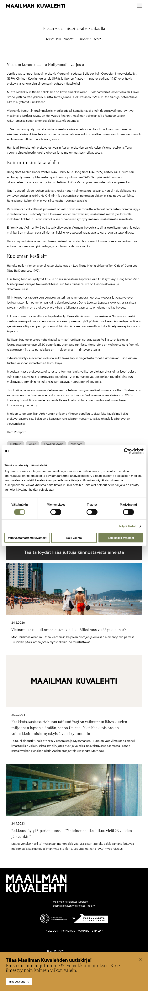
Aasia (32, 444)
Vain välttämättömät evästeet (27, 537)
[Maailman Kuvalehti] (36, 892)
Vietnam (76, 444)
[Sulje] (140, 960)
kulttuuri (15, 444)
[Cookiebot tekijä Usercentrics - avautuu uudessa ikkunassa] (127, 451)
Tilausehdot (55, 951)
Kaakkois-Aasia (53, 444)
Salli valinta (74, 537)
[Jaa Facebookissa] (80, 55)
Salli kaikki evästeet (121, 537)
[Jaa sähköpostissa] (92, 55)
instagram (68, 931)
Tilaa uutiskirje (17, 982)
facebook (51, 931)
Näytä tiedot (127, 526)
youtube (83, 931)
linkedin (97, 931)
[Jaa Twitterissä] (55, 55)
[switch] (55, 512)
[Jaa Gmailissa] (68, 55)
